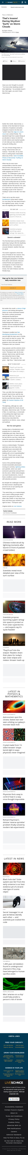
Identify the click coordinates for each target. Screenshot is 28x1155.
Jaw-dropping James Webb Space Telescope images (8, 1057)
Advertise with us (14, 1125)
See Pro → (16, 2)
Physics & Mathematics (7, 14)
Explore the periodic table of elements (8, 1060)
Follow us (14, 61)
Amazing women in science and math (19, 1056)
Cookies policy (14, 1122)
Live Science (18, 506)
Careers (14, 1131)
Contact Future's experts (14, 1110)
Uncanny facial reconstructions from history (19, 1061)
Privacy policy (14, 1119)
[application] (14, 71)
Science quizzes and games (8, 1071)
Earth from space (20, 1045)
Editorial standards (14, 1134)
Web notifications (14, 1128)
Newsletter (22, 61)
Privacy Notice (20, 294)
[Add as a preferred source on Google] (14, 1099)
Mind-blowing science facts (19, 1074)
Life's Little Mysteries (8, 1045)
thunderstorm (6, 199)
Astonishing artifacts (19, 1047)
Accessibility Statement (14, 1107)
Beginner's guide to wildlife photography (19, 1071)
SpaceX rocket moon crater (17, 7)
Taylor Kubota (8, 30)
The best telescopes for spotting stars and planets (8, 1075)
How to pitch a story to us (14, 1138)
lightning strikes (20, 467)
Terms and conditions (14, 1116)
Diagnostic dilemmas (8, 1047)
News (17, 32)
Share (6, 61)
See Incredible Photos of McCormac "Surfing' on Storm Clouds (12, 158)
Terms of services (19, 292)
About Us (14, 1113)
